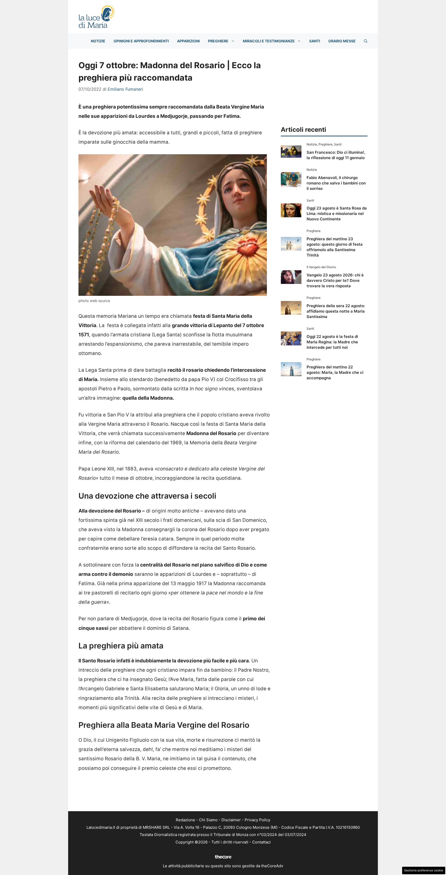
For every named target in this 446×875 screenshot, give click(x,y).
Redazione (185, 819)
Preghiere (218, 41)
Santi (314, 41)
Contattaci (261, 842)
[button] (366, 41)
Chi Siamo (208, 819)
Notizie (98, 41)
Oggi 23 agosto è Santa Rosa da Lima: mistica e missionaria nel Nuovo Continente (337, 213)
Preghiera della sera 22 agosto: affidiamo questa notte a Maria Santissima (336, 311)
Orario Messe (342, 41)
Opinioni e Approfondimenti (141, 41)
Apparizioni (188, 41)
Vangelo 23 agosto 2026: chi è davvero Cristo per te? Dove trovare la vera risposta (335, 280)
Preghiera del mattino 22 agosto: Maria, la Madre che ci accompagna (335, 372)
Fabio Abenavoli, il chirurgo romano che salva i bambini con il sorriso (336, 183)
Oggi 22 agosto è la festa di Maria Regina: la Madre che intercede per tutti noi (332, 342)
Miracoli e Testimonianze (269, 41)
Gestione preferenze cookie (423, 870)
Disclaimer (231, 819)
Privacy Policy (257, 819)
